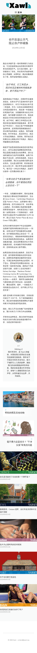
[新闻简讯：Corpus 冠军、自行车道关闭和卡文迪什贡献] (18, 505)
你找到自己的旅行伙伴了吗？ (11, 609)
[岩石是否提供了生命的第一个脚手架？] (18, 472)
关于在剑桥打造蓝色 (8, 577)
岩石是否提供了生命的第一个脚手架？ (15, 477)
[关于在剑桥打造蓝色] (18, 572)
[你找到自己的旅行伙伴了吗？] (18, 605)
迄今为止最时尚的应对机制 (10, 544)
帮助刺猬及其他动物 (14, 412)
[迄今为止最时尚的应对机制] (18, 540)
